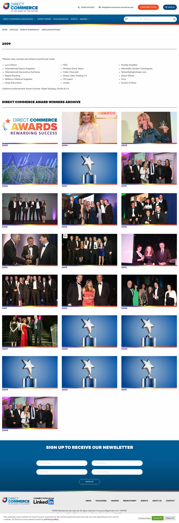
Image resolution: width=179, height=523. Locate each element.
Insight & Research (29, 30)
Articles (14, 30)
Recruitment (129, 501)
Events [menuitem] (74, 19)
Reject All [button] (170, 518)
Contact (170, 501)
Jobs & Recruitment (51, 30)
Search (174, 19)
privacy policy (51, 519)
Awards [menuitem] (83, 19)
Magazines (101, 501)
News (4, 30)
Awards (115, 501)
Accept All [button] (157, 518)
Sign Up (89, 482)
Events (144, 501)
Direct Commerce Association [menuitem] (18, 19)
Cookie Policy (144, 518)
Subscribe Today (148, 7)
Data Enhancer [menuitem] (60, 19)
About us (157, 501)
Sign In (171, 7)
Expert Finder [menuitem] (44, 19)
